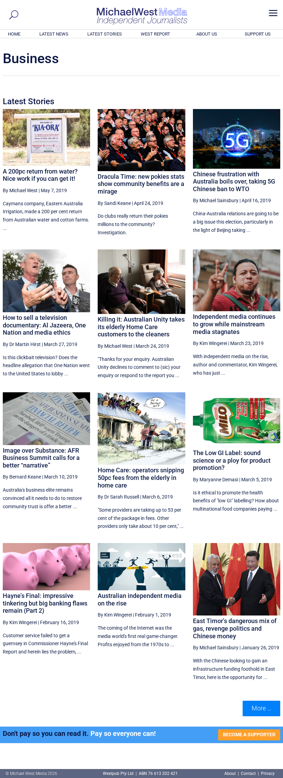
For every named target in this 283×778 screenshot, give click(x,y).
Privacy (268, 773)
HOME (14, 34)
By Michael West (20, 190)
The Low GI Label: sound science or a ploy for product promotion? (232, 460)
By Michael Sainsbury (215, 200)
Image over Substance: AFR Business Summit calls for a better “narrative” (41, 458)
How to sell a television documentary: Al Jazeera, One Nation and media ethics (44, 325)
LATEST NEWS (53, 34)
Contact (248, 773)
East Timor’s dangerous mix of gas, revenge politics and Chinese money (234, 628)
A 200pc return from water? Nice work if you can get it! (40, 175)
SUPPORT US (258, 34)
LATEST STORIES (104, 34)
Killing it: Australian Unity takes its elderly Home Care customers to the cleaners (141, 327)
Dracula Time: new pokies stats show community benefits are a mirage (141, 184)
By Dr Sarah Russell (118, 497)
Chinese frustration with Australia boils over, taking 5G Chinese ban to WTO (234, 181)
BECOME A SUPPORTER (249, 734)
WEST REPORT (155, 34)
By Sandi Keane (114, 203)
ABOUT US (206, 34)
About (230, 773)
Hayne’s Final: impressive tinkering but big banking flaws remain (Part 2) (45, 603)
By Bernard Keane (22, 477)
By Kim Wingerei (210, 343)
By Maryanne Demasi (215, 479)
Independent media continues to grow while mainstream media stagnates (234, 324)
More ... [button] (261, 708)
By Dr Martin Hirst (22, 344)
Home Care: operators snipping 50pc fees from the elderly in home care (141, 477)
